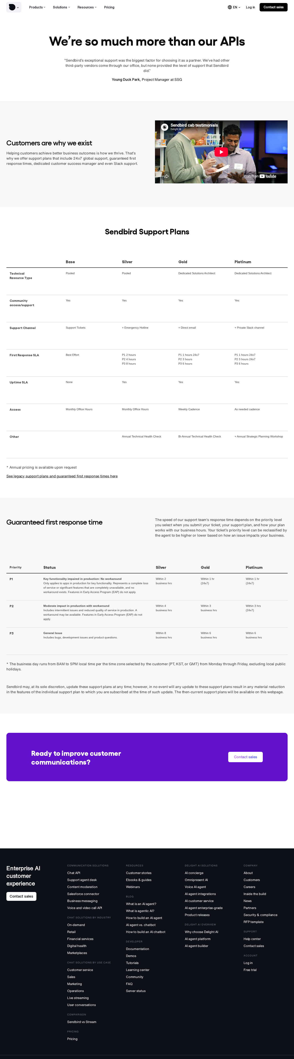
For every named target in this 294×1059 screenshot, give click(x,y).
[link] (250, 7)
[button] (13, 7)
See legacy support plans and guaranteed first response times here (62, 476)
